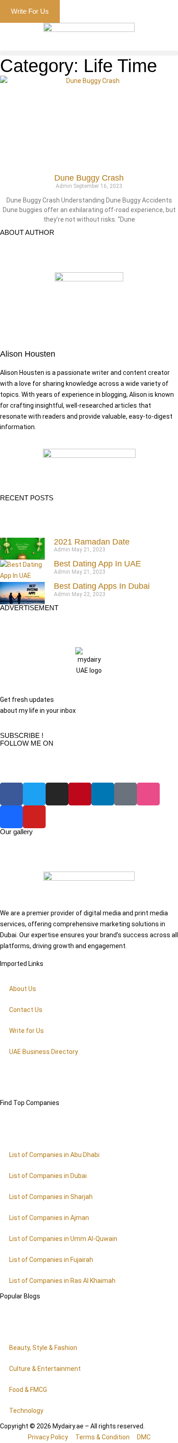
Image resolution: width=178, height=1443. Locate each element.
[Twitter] (34, 794)
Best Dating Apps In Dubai (102, 586)
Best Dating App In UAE (97, 563)
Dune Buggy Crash (89, 177)
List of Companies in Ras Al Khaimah (62, 1280)
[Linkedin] (102, 794)
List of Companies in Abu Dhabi (54, 1154)
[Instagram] (57, 794)
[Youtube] (34, 816)
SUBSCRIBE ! (21, 735)
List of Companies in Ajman (49, 1217)
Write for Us (26, 1030)
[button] (89, 53)
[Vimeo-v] (125, 794)
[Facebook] (11, 794)
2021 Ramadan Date (92, 541)
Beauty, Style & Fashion (43, 1347)
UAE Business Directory (43, 1051)
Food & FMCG (28, 1389)
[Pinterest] (79, 794)
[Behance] (11, 816)
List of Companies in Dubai (48, 1175)
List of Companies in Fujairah (51, 1259)
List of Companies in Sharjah (51, 1196)
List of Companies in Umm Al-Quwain (63, 1238)
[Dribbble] (148, 794)
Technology (26, 1410)
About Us (22, 988)
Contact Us (25, 1009)
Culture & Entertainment (45, 1368)
